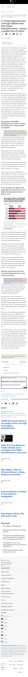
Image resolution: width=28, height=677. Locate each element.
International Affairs (6, 575)
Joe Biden (3, 394)
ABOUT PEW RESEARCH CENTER (8, 645)
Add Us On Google (6, 38)
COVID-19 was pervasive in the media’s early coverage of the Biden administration (14, 424)
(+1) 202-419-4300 (5, 567)
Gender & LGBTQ (5, 591)
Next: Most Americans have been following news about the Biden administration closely (13, 356)
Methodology (12, 90)
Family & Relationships (7, 593)
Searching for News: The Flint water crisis (12, 514)
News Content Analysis (20, 394)
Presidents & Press (13, 396)
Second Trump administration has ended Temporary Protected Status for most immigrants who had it (14, 537)
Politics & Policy (5, 572)
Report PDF (6, 367)
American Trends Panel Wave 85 (11, 373)
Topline (5, 370)
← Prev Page (4, 362)
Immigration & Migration (7, 578)
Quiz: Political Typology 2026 (12, 526)
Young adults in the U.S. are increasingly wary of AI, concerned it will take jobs (14, 544)
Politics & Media (4, 396)
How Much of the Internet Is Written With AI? (14, 531)
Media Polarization (10, 394)
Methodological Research (7, 610)
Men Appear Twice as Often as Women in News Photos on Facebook (13, 472)
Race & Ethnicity (5, 581)
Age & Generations (6, 588)
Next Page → (23, 362)
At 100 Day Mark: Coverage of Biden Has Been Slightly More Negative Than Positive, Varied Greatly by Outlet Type (13, 16)
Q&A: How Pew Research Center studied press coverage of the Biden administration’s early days (13, 449)
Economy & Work (5, 596)
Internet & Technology (7, 603)
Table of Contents (6, 43)
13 (21, 364)
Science (3, 600)
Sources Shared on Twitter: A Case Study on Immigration (14, 494)
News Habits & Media (6, 606)
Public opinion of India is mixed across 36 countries (13, 551)
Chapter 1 (14, 106)
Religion (3, 585)
